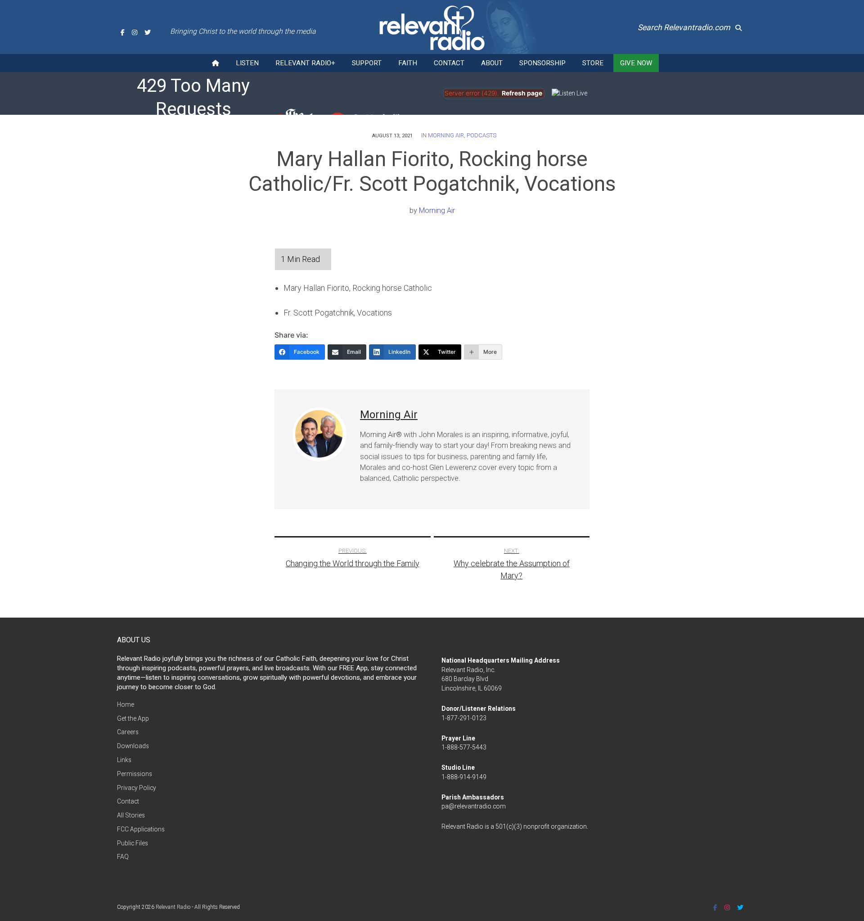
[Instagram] (134, 32)
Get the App (133, 718)
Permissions (134, 773)
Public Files (132, 843)
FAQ (123, 856)
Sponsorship (542, 63)
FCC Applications (141, 829)
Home (125, 704)
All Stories (131, 815)
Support (367, 63)
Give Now (636, 63)
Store (592, 63)
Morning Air (446, 135)
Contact (449, 63)
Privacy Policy (136, 787)
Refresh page (522, 93)
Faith (407, 63)
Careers (128, 732)
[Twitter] (147, 32)
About (492, 63)
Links (124, 759)
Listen (247, 63)
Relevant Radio (173, 907)
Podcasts (481, 135)
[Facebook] (122, 32)
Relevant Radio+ (305, 63)
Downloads (133, 745)
